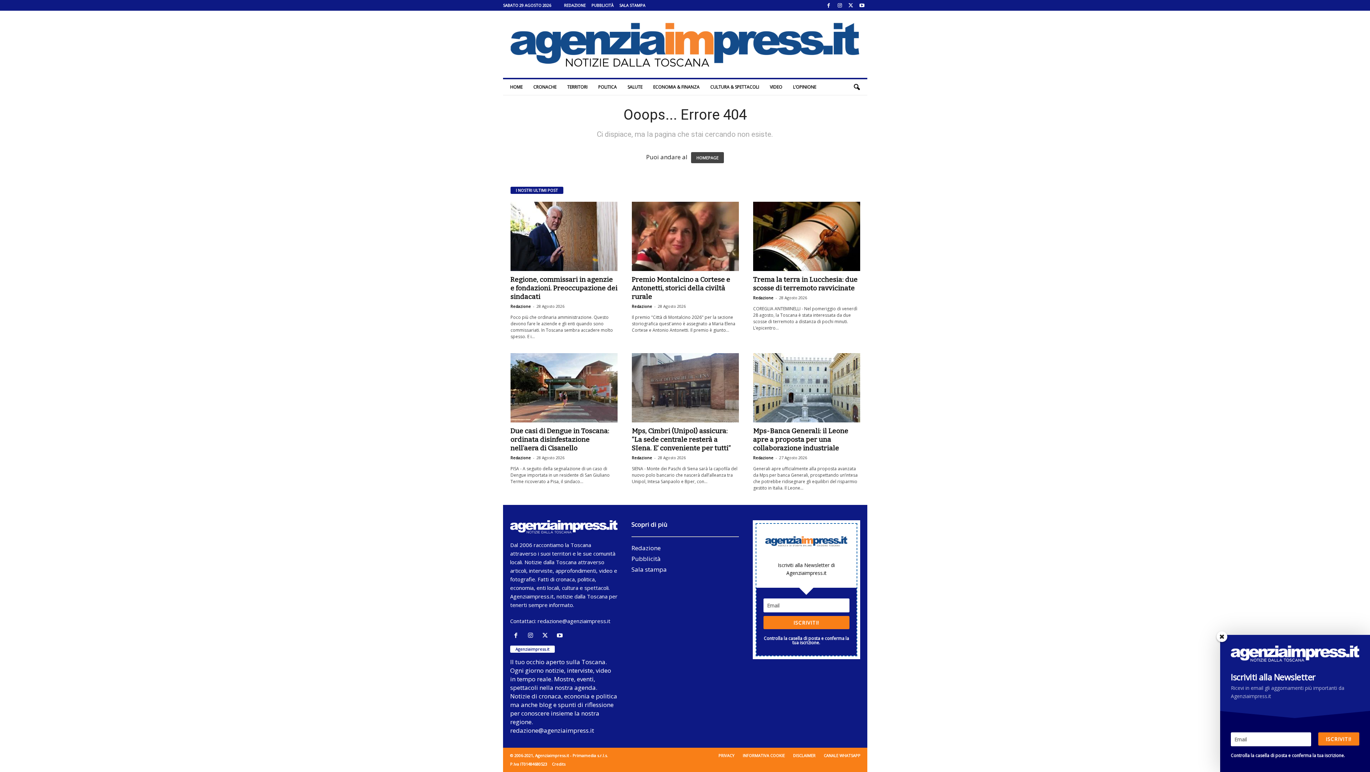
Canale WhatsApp (842, 755)
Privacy (727, 755)
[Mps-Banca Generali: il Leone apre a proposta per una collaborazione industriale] (806, 387)
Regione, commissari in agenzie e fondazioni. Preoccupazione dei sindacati (564, 288)
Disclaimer (804, 755)
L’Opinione (804, 87)
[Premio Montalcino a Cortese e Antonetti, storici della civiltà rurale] (685, 236)
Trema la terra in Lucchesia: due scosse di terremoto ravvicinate (805, 283)
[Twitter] (851, 5)
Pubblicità (603, 5)
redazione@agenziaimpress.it (574, 621)
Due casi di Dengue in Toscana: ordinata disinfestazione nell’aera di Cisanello (560, 439)
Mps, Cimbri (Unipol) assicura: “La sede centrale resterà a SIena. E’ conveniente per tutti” (681, 439)
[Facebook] (828, 5)
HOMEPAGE (707, 157)
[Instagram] (840, 5)
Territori (577, 87)
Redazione (575, 5)
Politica (607, 87)
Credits (558, 764)
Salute (635, 87)
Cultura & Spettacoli (734, 87)
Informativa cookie (764, 755)
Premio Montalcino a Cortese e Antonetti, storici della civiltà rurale (681, 288)
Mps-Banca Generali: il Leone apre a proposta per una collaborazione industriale (800, 439)
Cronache (545, 87)
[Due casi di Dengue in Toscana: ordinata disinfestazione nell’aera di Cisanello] (564, 387)
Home (516, 87)
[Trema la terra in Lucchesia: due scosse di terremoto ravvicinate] (806, 236)
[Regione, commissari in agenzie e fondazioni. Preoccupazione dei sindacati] (564, 236)
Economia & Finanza (676, 87)
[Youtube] (862, 5)
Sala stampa (632, 5)
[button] (856, 87)
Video (776, 87)
